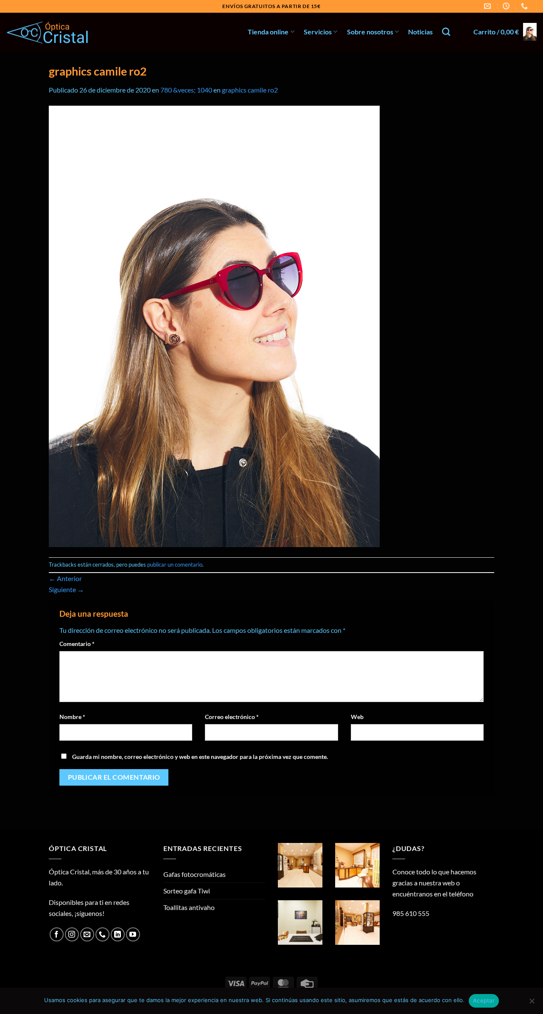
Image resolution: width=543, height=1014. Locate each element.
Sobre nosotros (370, 32)
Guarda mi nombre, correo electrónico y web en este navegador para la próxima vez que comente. (200, 756)
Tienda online (268, 32)
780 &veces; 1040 (186, 90)
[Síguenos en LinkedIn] (118, 934)
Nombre (72, 716)
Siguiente (66, 589)
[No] (531, 1003)
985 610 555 (410, 913)
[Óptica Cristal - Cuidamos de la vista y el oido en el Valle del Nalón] (48, 32)
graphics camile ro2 (250, 90)
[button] (505, 32)
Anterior (65, 578)
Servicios (318, 32)
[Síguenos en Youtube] (133, 934)
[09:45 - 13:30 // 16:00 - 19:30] (507, 6)
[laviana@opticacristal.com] (488, 6)
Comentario (77, 643)
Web (357, 716)
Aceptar (484, 1000)
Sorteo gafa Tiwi (186, 891)
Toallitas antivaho (189, 907)
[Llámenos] (102, 934)
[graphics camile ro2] (214, 325)
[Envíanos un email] (87, 934)
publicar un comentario (174, 564)
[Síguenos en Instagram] (72, 934)
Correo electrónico (232, 716)
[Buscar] (446, 31)
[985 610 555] (525, 6)
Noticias (420, 32)
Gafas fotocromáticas (194, 874)
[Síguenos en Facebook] (57, 934)
